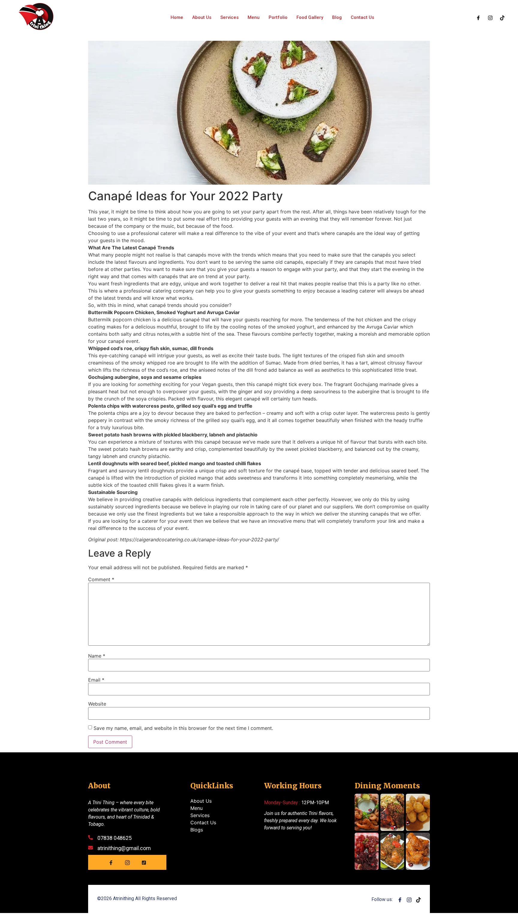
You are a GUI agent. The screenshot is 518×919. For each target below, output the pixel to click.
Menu (254, 17)
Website (97, 703)
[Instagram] (490, 17)
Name (96, 655)
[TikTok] (143, 862)
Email (96, 679)
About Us (201, 17)
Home (177, 17)
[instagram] (409, 899)
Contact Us (362, 17)
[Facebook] (478, 17)
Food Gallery (309, 17)
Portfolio (278, 17)
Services (229, 17)
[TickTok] (502, 17)
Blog (337, 17)
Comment (101, 579)
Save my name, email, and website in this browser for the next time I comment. (183, 728)
